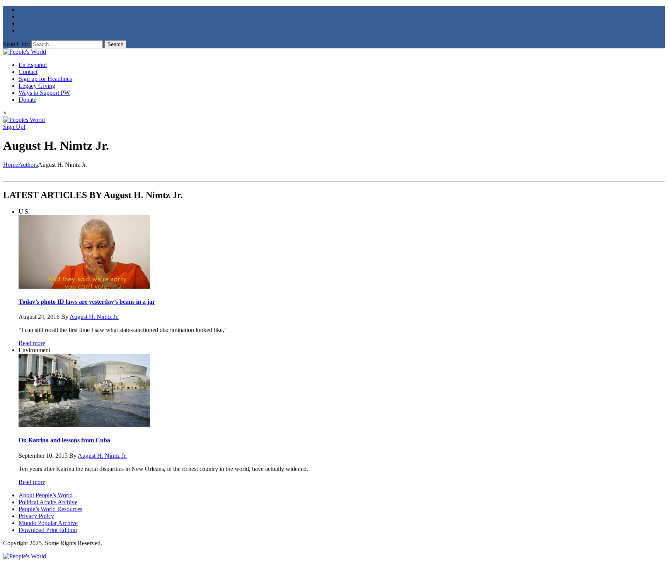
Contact (28, 71)
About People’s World (46, 495)
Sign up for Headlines (45, 78)
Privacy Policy (36, 516)
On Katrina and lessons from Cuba (64, 440)
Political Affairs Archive (48, 502)
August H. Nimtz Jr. (94, 316)
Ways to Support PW (44, 92)
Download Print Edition (48, 530)
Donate (27, 99)
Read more (32, 343)
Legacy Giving (37, 85)
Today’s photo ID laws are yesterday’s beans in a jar (87, 301)
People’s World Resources (50, 509)
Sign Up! (14, 126)
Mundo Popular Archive (48, 523)
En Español (33, 65)
